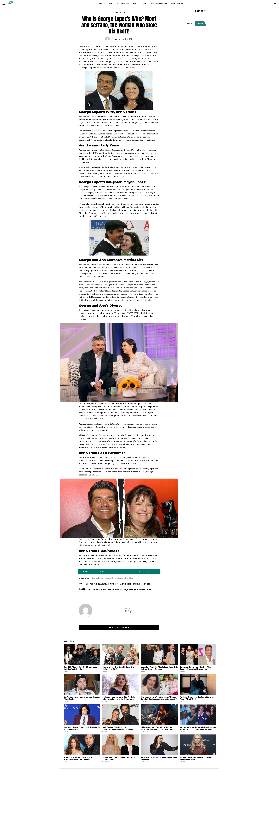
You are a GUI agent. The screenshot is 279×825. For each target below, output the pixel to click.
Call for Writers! (177, 4)
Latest (189, 24)
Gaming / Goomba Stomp (158, 4)
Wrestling (125, 4)
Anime (134, 4)
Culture (143, 4)
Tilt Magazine (101, 4)
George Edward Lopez (101, 578)
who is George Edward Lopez (123, 578)
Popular (200, 24)
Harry (116, 39)
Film (110, 4)
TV (117, 4)
